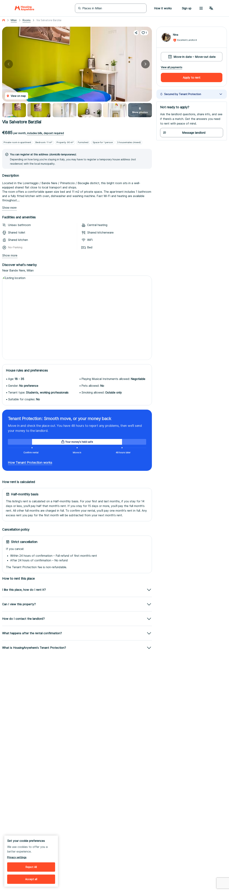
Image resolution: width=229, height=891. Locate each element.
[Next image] (145, 64)
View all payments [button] (171, 67)
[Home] (24, 8)
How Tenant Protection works (30, 462)
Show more (9, 207)
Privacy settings (16, 857)
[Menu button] (201, 8)
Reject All (31, 866)
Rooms (27, 20)
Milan (14, 20)
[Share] (136, 32)
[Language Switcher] (211, 8)
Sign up (186, 8)
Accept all (31, 879)
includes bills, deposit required (45, 133)
